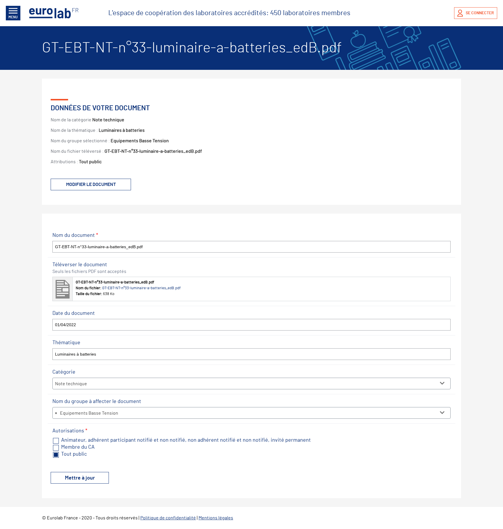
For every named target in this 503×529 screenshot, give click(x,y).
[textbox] (251, 384)
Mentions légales (216, 518)
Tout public (73, 454)
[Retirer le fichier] (445, 282)
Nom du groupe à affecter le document (96, 401)
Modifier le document (91, 184)
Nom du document (75, 235)
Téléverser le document (79, 264)
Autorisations (69, 431)
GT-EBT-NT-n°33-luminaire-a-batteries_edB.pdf (141, 288)
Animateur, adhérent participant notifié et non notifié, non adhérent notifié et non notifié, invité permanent (185, 440)
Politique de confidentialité (168, 518)
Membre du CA (77, 447)
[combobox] (251, 383)
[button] (251, 289)
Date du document (73, 313)
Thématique (66, 342)
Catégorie (63, 372)
